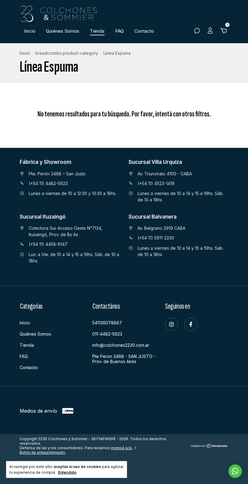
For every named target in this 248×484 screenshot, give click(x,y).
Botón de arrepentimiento (42, 452)
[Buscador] (197, 31)
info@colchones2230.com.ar (120, 345)
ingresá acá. (121, 448)
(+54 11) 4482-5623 (48, 183)
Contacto (144, 31)
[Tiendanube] (209, 446)
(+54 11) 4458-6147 (48, 244)
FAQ (119, 31)
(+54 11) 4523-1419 (156, 183)
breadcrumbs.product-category (66, 53)
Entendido (67, 472)
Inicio (29, 31)
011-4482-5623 (107, 333)
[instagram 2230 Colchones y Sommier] (171, 324)
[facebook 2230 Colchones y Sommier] (190, 324)
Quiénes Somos (62, 31)
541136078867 (107, 322)
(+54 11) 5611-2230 (156, 237)
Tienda (97, 31)
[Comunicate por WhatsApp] (235, 471)
